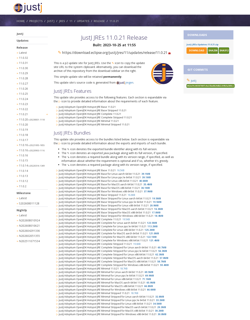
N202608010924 (29, 220)
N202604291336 (29, 231)
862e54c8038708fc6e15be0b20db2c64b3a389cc (210, 86)
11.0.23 (23, 104)
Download (196, 50)
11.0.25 (23, 93)
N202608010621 (29, 225)
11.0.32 (23, 58)
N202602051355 (29, 236)
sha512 (224, 50)
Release (99, 21)
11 (70, 21)
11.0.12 (23, 181)
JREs (62, 21)
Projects (36, 21)
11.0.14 (32, 165)
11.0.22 (23, 109)
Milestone (24, 193)
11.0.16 (32, 145)
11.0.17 (23, 140)
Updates (83, 21)
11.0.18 (23, 135)
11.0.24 (23, 99)
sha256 (212, 50)
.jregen (129, 82)
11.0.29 (23, 73)
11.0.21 (114, 21)
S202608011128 (29, 203)
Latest (23, 52)
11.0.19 (23, 129)
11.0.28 (23, 78)
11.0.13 (23, 176)
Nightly (22, 210)
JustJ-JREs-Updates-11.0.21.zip (202, 44)
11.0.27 (23, 83)
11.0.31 (23, 63)
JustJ (50, 21)
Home (21, 21)
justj (193, 80)
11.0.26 (23, 88)
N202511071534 (29, 241)
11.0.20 (32, 119)
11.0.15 (23, 160)
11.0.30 (23, 68)
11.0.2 (22, 186)
